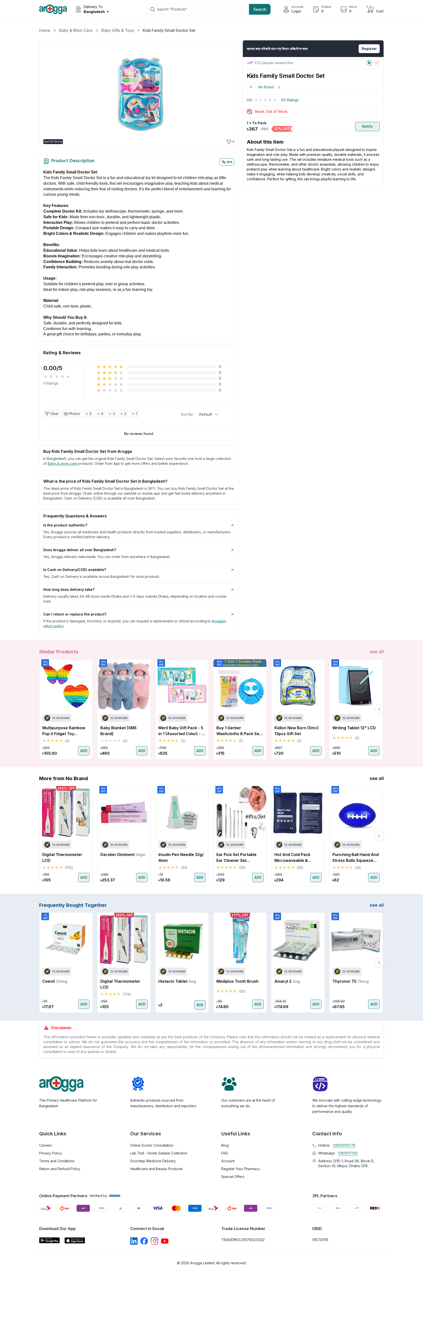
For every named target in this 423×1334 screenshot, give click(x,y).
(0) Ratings (290, 100)
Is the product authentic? (65, 525)
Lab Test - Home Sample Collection (158, 1153)
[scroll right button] (379, 709)
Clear (54, 413)
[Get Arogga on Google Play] (49, 1240)
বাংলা (229, 162)
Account (228, 1161)
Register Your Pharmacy (240, 1169)
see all (377, 651)
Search (259, 9)
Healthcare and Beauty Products (156, 1169)
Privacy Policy (50, 1153)
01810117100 (348, 1153)
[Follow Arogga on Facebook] (144, 1241)
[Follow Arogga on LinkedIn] (134, 1241)
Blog (225, 1145)
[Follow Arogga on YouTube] (164, 1241)
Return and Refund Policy (59, 1169)
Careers (45, 1145)
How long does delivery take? (68, 589)
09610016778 (344, 1145)
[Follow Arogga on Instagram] (154, 1241)
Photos (74, 413)
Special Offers (232, 1176)
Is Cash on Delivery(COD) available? (74, 570)
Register (369, 48)
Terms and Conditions (56, 1161)
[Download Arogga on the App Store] (75, 1240)
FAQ (224, 1153)
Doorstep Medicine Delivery (153, 1161)
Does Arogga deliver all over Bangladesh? (79, 550)
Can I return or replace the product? (74, 614)
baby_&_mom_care (62, 463)
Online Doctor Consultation (151, 1145)
